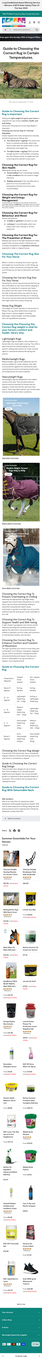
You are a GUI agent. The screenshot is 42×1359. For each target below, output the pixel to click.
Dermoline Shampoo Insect (9, 1065)
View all (5, 845)
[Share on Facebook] (14, 830)
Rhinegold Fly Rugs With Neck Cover (10, 911)
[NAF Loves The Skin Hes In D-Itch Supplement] (11, 1121)
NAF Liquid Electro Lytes (10, 1280)
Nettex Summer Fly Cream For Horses (30, 948)
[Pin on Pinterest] (19, 830)
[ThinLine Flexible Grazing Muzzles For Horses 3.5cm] (11, 859)
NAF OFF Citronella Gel (10, 1245)
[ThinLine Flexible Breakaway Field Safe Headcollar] (31, 859)
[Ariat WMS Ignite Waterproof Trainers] (31, 1268)
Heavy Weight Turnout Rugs (11, 588)
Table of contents (14, 818)
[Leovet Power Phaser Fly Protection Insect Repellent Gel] (31, 1011)
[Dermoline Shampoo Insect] (11, 1053)
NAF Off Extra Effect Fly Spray (29, 1065)
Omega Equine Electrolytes (9, 1022)
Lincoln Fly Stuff (29, 981)
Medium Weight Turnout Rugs (11, 524)
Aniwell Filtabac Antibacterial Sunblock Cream (10, 1206)
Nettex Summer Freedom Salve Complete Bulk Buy (30, 1100)
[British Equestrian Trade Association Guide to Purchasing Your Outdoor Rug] (3, 1356)
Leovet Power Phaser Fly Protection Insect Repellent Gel (30, 1025)
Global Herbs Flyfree (28, 1168)
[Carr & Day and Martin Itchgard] (31, 1193)
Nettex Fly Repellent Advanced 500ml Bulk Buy (10, 1171)
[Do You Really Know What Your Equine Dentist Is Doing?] (39, 1356)
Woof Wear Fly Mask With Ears (9, 948)
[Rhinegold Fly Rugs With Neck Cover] (11, 899)
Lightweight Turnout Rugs (10, 458)
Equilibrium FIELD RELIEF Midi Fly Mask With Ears (10, 983)
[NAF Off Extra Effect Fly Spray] (31, 1053)
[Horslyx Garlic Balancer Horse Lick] (11, 1087)
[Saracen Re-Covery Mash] (31, 1233)
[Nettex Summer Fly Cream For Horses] (31, 937)
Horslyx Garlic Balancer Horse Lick (9, 1100)
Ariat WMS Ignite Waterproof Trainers (29, 1281)
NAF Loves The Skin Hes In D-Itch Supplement (11, 1134)
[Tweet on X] (10, 830)
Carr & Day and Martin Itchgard (29, 1204)
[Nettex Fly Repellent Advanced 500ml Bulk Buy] (11, 1156)
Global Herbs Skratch (28, 1133)
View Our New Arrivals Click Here (27, 14)
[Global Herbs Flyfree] (31, 1156)
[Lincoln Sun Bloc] (31, 899)
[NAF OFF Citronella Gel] (11, 1233)
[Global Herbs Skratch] (31, 1121)
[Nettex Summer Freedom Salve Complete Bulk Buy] (31, 1087)
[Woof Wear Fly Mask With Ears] (11, 937)
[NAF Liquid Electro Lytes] (11, 1268)
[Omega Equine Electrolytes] (11, 1011)
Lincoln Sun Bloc (29, 910)
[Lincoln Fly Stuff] (31, 970)
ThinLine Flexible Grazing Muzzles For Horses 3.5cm (10, 872)
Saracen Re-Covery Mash (28, 1245)
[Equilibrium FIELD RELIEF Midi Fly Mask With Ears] (11, 970)
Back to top (21, 1304)
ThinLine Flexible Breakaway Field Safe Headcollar (29, 872)
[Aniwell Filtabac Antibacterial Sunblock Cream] (11, 1193)
